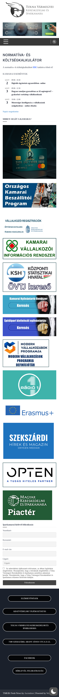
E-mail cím (7, 549)
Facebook (29, 658)
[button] (53, 691)
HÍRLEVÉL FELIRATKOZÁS (29, 671)
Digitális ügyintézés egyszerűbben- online (28, 83)
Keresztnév (7, 540)
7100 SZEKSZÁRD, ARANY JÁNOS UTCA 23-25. (29, 642)
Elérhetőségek (29, 598)
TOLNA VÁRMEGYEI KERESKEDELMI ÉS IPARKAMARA (30, 626)
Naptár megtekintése (11, 112)
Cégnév (6, 559)
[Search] (54, 42)
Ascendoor (29, 693)
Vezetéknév (7, 531)
